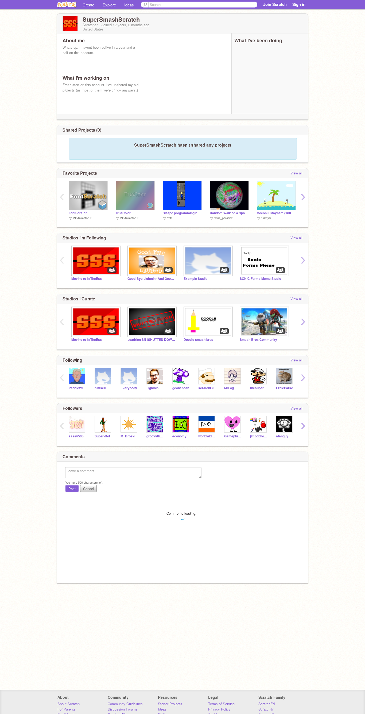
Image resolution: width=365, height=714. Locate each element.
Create (88, 4)
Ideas (129, 4)
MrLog (229, 388)
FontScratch (78, 213)
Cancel (88, 488)
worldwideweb (207, 436)
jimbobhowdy (259, 436)
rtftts (170, 218)
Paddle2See (78, 388)
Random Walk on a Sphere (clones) (229, 213)
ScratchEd (266, 703)
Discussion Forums (123, 709)
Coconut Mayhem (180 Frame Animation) (276, 213)
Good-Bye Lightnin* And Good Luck (151, 278)
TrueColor (123, 213)
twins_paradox (223, 218)
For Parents (66, 709)
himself (100, 388)
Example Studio (195, 278)
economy (179, 436)
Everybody (129, 388)
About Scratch (68, 703)
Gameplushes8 (233, 436)
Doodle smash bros (198, 339)
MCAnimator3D (82, 218)
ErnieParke (284, 388)
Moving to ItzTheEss (86, 278)
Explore (109, 4)
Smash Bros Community (258, 339)
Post (72, 488)
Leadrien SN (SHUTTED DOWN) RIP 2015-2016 (151, 339)
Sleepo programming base (182, 213)
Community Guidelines (125, 703)
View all (296, 172)
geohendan (180, 388)
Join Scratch (275, 4)
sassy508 (76, 436)
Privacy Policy (219, 709)
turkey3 (266, 218)
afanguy (282, 436)
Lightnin (152, 388)
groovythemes (155, 436)
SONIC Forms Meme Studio (260, 278)
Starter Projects (170, 703)
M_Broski (128, 436)
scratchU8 (206, 388)
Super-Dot (102, 436)
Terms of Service (221, 703)
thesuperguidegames (259, 388)
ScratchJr (265, 709)
